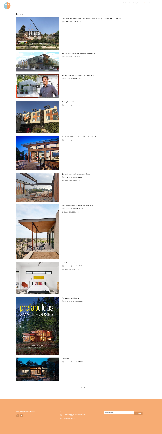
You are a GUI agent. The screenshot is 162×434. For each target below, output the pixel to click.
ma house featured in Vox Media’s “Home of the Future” (78, 75)
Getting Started (137, 3)
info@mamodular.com (70, 418)
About (145, 3)
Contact (151, 3)
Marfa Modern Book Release (70, 263)
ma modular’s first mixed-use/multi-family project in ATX (78, 53)
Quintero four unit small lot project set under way (76, 174)
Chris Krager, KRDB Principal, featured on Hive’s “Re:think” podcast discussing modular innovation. (91, 18)
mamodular (67, 21)
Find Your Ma (126, 3)
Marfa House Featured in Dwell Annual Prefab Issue (77, 205)
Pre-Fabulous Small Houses (70, 298)
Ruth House (65, 358)
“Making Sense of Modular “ (70, 102)
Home (119, 3)
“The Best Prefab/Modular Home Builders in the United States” (80, 137)
